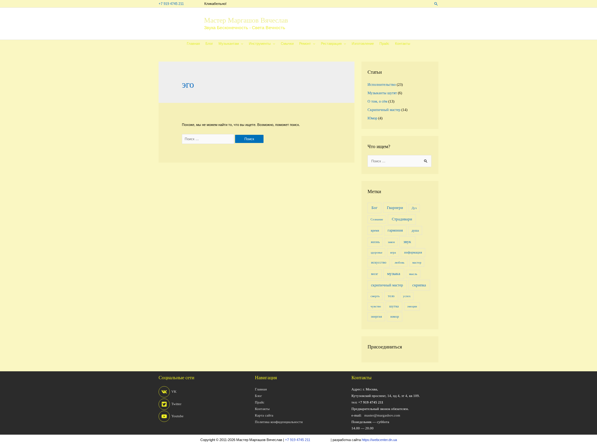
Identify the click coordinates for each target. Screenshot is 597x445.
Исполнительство (382, 85)
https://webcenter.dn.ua (379, 440)
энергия (376, 316)
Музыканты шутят (382, 93)
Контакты (262, 409)
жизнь (375, 242)
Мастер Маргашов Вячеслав (246, 20)
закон (391, 242)
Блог (258, 396)
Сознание (377, 219)
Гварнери (395, 207)
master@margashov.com (382, 415)
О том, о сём (377, 101)
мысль (413, 274)
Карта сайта (264, 415)
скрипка (419, 285)
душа (415, 230)
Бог (374, 207)
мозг (374, 274)
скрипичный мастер (387, 285)
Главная (261, 389)
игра (393, 252)
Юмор (372, 118)
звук (407, 241)
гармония (395, 230)
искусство (378, 262)
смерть (375, 296)
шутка (394, 306)
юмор (394, 316)
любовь (399, 262)
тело (391, 296)
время (375, 230)
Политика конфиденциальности (279, 422)
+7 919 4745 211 (171, 4)
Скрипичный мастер (384, 110)
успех (407, 296)
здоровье (376, 252)
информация (413, 252)
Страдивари (402, 219)
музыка (393, 273)
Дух (414, 208)
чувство (376, 306)
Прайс (259, 402)
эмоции (412, 306)
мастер (416, 262)
